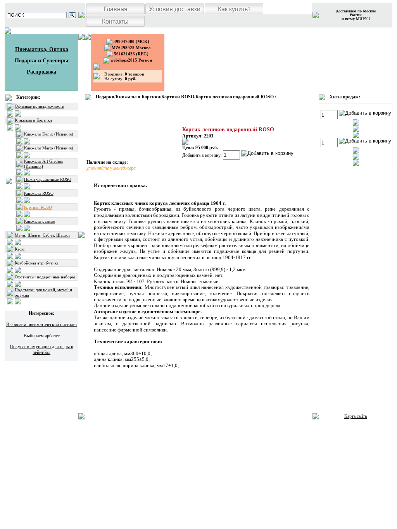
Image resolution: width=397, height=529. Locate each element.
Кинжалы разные (39, 221)
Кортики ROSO (38, 207)
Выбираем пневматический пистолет (41, 324)
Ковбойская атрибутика (37, 263)
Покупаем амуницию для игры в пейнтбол (41, 349)
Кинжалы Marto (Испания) (48, 148)
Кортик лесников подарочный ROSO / (235, 97)
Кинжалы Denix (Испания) (48, 134)
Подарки (105, 97)
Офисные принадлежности (39, 106)
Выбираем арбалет (42, 335)
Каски (20, 249)
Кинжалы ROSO (39, 193)
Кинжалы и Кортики (33, 120)
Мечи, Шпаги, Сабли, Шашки (42, 235)
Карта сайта (355, 416)
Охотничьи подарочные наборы (45, 277)
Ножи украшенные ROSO (47, 179)
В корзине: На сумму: (124, 76)
